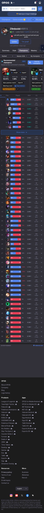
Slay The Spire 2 (7, 431)
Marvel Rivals (6, 426)
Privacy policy (6, 472)
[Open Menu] (40, 2)
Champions (6, 20)
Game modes (19, 20)
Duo (2, 453)
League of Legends (8, 401)
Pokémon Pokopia (7, 423)
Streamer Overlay (7, 464)
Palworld (4, 407)
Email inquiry (5, 480)
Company (4, 387)
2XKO (3, 442)
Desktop (4, 447)
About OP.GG (5, 385)
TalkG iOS (25, 426)
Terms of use (6, 475)
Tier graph (25, 42)
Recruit (24, 478)
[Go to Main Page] (5, 3)
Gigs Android (26, 418)
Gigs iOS (25, 420)
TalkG (3, 455)
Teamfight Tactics (7, 404)
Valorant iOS (26, 415)
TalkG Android (27, 423)
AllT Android (26, 407)
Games (3, 450)
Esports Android (27, 428)
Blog (3, 390)
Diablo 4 (4, 439)
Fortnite (4, 437)
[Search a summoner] (33, 9)
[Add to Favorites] (30, 28)
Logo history (5, 393)
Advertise (25, 475)
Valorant (4, 412)
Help (3, 478)
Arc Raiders (5, 428)
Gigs (2, 461)
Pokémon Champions (9, 410)
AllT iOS (25, 410)
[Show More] (12, 2)
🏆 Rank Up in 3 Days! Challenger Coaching (26, 14)
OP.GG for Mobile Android (31, 401)
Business (25, 472)
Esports (4, 458)
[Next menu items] (33, 19)
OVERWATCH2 (6, 420)
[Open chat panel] (42, 47)
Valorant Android (28, 412)
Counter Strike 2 (7, 434)
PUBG (3, 415)
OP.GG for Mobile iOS (29, 404)
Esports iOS (26, 431)
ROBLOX (4, 418)
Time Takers (5, 445)
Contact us (5, 483)
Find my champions (36, 62)
